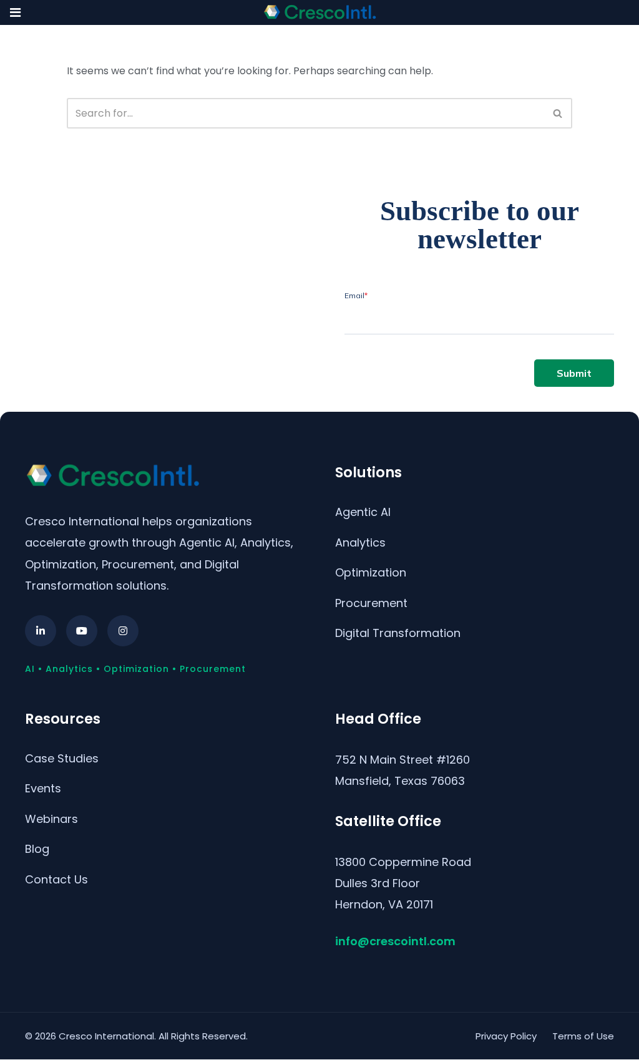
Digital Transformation (398, 633)
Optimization (370, 572)
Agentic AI (363, 512)
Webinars (51, 819)
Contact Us (56, 879)
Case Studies (62, 758)
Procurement (371, 603)
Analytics (360, 542)
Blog (37, 849)
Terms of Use (583, 1036)
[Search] (558, 113)
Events (43, 788)
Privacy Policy (506, 1036)
